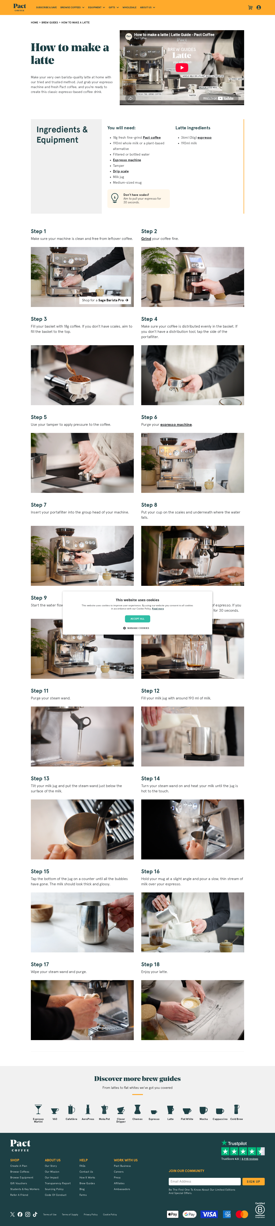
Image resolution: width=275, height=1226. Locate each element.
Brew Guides (50, 22)
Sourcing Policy (54, 1189)
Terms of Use (49, 1215)
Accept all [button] (138, 618)
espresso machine (176, 425)
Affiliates (119, 1183)
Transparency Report (58, 1183)
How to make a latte (75, 22)
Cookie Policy (110, 1215)
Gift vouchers (18, 1183)
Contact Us (86, 1172)
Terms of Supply (70, 1215)
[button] (137, 628)
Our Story (51, 1166)
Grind (146, 239)
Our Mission (52, 1172)
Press (117, 1177)
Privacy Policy (90, 1215)
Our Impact (52, 1177)
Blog (82, 1189)
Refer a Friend (19, 1195)
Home (34, 22)
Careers (119, 1172)
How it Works (87, 1177)
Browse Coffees (19, 1172)
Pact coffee (152, 137)
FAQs (82, 1166)
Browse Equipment (21, 1177)
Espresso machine (127, 160)
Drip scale (121, 171)
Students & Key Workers (24, 1189)
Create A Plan (18, 1166)
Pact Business (122, 1166)
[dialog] (137, 613)
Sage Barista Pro (111, 300)
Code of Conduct (56, 1195)
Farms (83, 1195)
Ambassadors (122, 1189)
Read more (158, 609)
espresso (205, 137)
